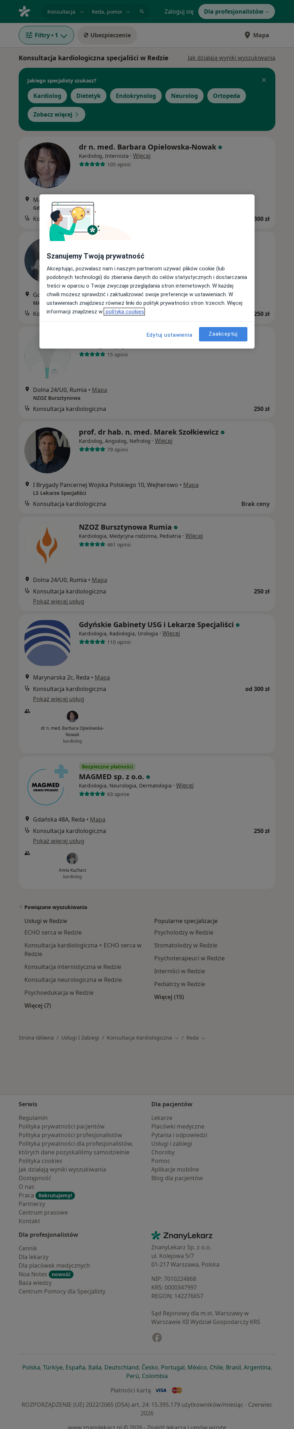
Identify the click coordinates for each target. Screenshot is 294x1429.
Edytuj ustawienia (170, 335)
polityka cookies (124, 311)
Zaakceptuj (223, 334)
